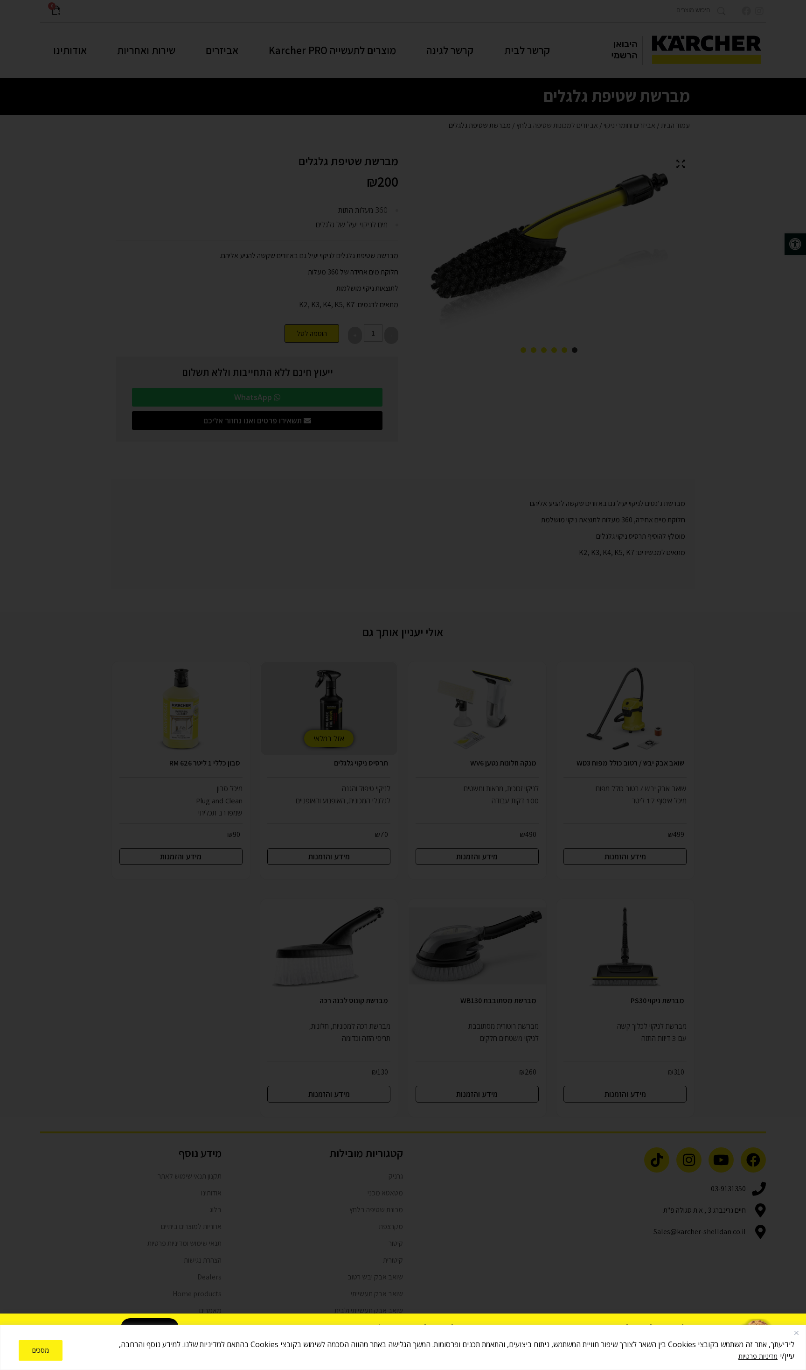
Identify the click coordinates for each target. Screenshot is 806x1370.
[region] (403, 1347)
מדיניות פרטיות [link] (758, 1356)
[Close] (796, 1332)
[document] (403, 685)
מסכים (40, 1350)
